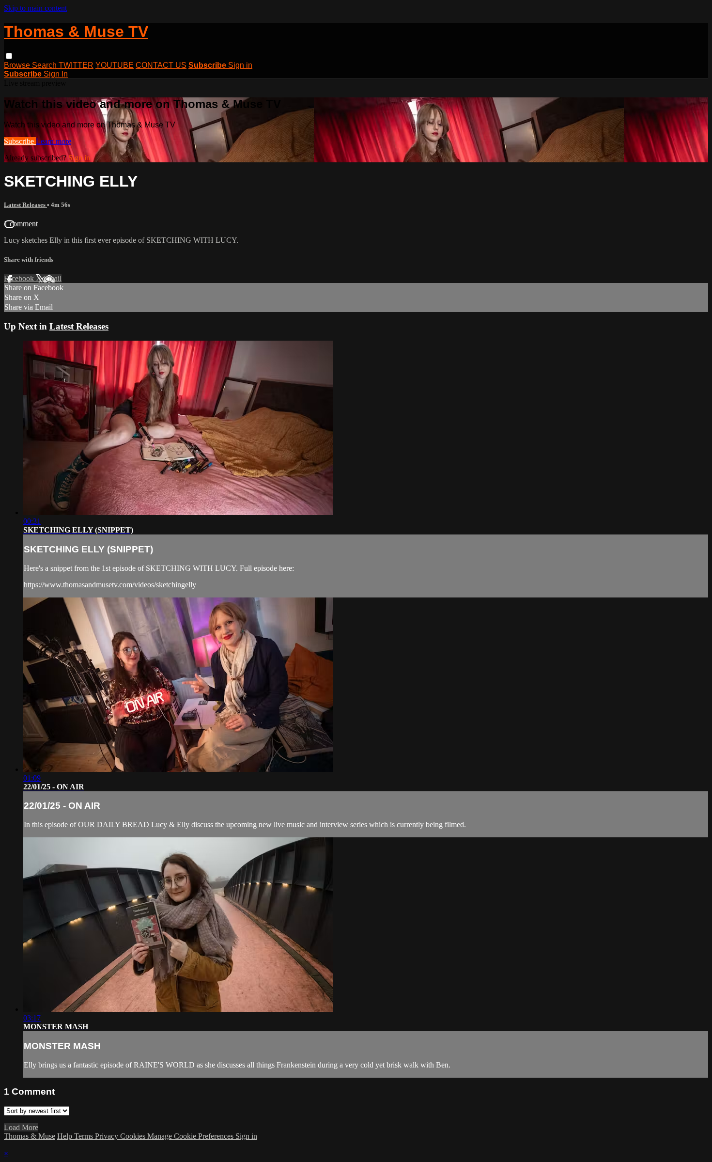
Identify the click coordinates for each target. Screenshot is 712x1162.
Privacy (107, 1136)
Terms (84, 1136)
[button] (9, 56)
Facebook (20, 278)
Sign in (240, 65)
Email (53, 278)
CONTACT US (161, 65)
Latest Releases (25, 204)
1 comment (21, 224)
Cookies (133, 1136)
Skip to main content (35, 8)
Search (45, 65)
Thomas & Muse (29, 1136)
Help (65, 1136)
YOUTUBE (114, 65)
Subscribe (20, 141)
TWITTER (76, 65)
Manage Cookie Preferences (191, 1136)
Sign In (56, 74)
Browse (18, 65)
